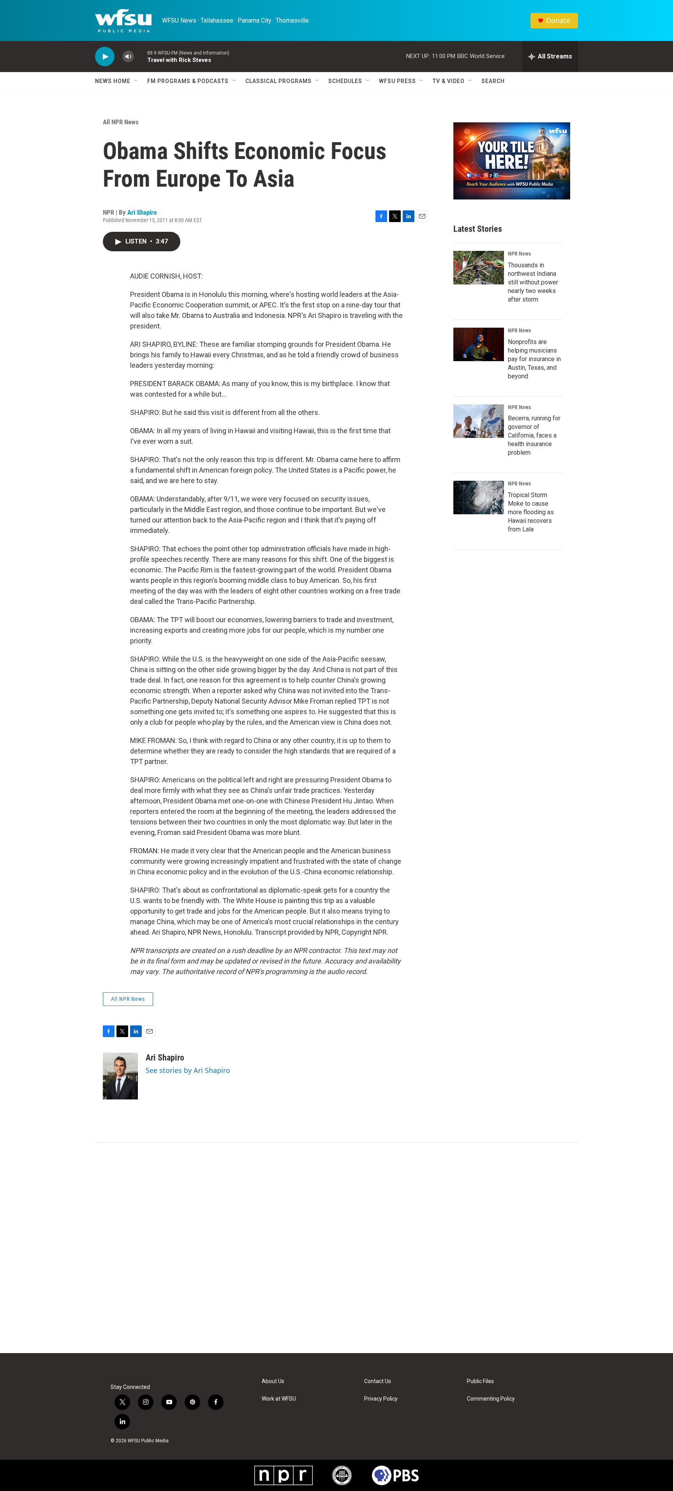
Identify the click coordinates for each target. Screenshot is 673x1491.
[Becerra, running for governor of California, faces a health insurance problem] (478, 421)
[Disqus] (336, 1247)
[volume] (128, 56)
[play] (105, 56)
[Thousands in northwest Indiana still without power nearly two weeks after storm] (478, 267)
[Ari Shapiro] (120, 1076)
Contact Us (377, 1381)
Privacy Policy (381, 1399)
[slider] (140, 56)
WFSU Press (397, 81)
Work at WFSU (279, 1399)
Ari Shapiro (142, 212)
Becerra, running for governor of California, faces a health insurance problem (534, 435)
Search (493, 81)
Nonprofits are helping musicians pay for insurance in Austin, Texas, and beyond (534, 359)
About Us (273, 1381)
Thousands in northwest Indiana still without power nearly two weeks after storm (533, 282)
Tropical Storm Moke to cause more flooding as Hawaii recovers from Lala (531, 512)
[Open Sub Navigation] (136, 81)
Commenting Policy (491, 1399)
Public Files (480, 1381)
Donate (558, 20)
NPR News (519, 254)
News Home (112, 81)
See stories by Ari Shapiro (188, 1070)
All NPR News (121, 122)
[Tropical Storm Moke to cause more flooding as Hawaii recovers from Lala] (478, 497)
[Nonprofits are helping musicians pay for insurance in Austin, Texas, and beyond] (478, 344)
